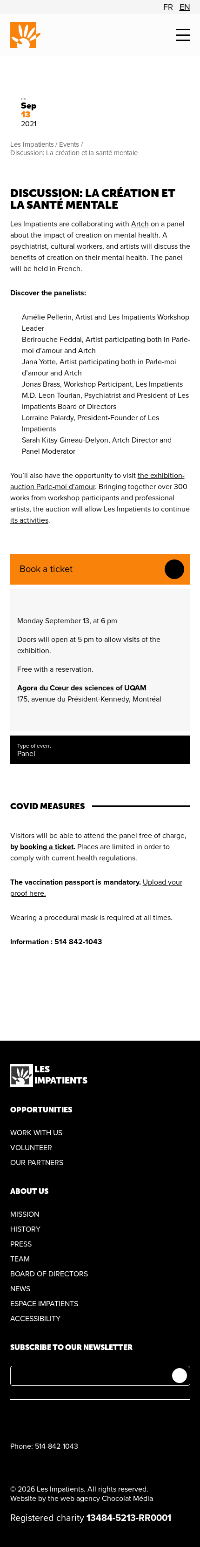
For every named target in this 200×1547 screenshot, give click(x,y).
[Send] (179, 1375)
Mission (24, 1214)
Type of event (34, 746)
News (20, 1289)
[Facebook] (15, 1418)
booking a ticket (46, 847)
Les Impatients (32, 144)
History (25, 1229)
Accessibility (35, 1318)
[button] (183, 35)
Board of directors (49, 1274)
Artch (140, 224)
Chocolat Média (127, 1498)
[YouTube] (37, 1418)
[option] (168, 7)
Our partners (36, 1162)
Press (21, 1244)
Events (69, 144)
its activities (29, 520)
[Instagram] (59, 1418)
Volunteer (31, 1147)
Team (20, 1259)
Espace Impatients (44, 1303)
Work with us (36, 1133)
